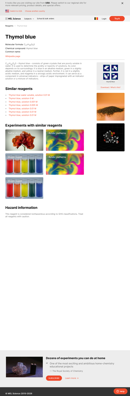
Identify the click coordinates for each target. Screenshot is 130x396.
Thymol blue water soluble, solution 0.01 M (29, 95)
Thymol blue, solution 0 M (21, 98)
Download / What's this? (110, 87)
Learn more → (72, 378)
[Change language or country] (96, 18)
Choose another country (35, 11)
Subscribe (53, 378)
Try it (117, 18)
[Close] (122, 3)
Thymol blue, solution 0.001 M (23, 101)
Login (104, 19)
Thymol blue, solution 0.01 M (22, 108)
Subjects (27, 19)
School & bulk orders (45, 18)
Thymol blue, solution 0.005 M (23, 105)
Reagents (9, 26)
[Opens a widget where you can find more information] (120, 391)
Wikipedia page (12, 56)
